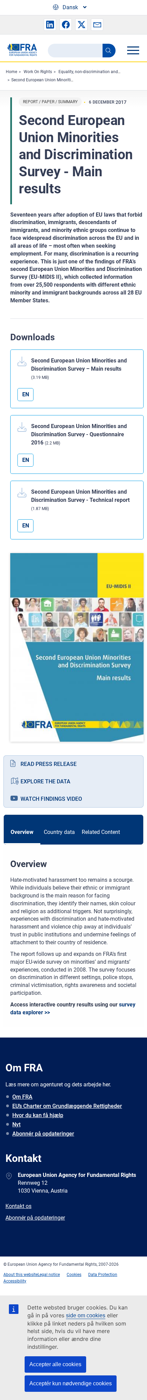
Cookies (74, 1274)
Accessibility (14, 1281)
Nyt (16, 1124)
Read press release (49, 764)
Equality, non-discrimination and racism (95, 71)
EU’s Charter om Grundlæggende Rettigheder (67, 1106)
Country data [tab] (59, 832)
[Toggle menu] (133, 50)
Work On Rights (38, 71)
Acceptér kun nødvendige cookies (70, 1383)
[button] (50, 24)
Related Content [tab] (101, 832)
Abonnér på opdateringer (43, 1133)
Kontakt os (18, 1206)
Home (11, 71)
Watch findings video (51, 799)
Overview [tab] (22, 832)
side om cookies (85, 1315)
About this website (20, 1274)
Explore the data (45, 781)
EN (25, 394)
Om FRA (22, 1097)
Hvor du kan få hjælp (37, 1115)
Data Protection (102, 1274)
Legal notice (49, 1274)
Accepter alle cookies (55, 1364)
